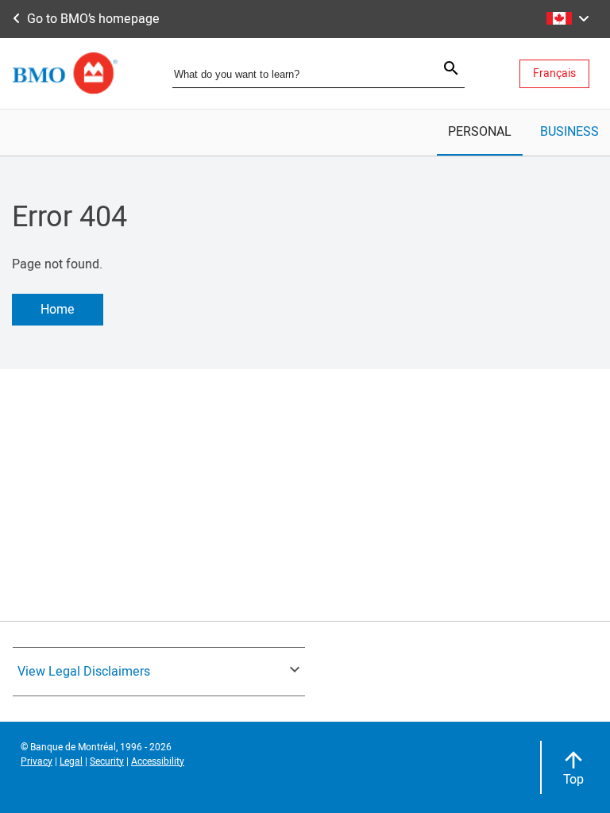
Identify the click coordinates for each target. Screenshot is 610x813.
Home (58, 309)
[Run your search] (441, 70)
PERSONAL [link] (480, 131)
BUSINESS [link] (569, 131)
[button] (563, 19)
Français (554, 73)
